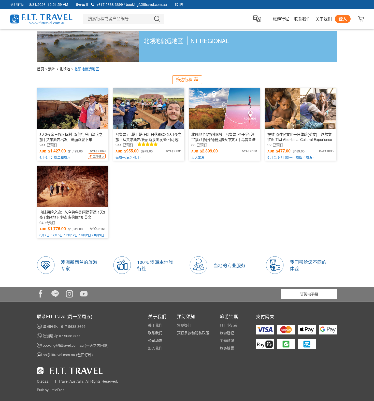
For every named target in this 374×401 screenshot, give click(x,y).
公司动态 (155, 340)
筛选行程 (184, 79)
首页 (40, 68)
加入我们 (155, 348)
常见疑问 (184, 325)
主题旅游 (227, 340)
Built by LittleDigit (50, 389)
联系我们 (302, 18)
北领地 (64, 68)
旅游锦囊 (227, 348)
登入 (343, 19)
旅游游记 (227, 332)
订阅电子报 (309, 293)
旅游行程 (281, 18)
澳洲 (51, 68)
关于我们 (323, 18)
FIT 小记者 (228, 325)
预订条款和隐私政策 (193, 332)
